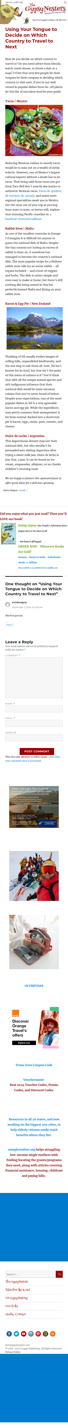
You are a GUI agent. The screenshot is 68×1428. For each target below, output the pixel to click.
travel (22, 490)
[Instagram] (30, 1333)
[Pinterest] (37, 1333)
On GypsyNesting (16, 1298)
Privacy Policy (12, 1352)
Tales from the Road (17, 1290)
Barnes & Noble (37, 557)
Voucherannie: (34, 1080)
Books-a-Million (28, 562)
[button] (65, 3)
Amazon (22, 557)
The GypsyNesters (16, 1282)
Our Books (11, 1306)
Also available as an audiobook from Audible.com (38, 568)
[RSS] (52, 1333)
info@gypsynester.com (17, 1345)
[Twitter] (16, 1333)
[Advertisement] (34, 1227)
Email (10, 718)
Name (10, 703)
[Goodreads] (45, 1333)
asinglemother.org (21, 1149)
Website (11, 732)
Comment (12, 655)
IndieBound (54, 557)
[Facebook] (8, 1333)
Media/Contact (15, 1314)
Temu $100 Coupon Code (34, 1065)
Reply (10, 624)
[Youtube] (23, 1333)
